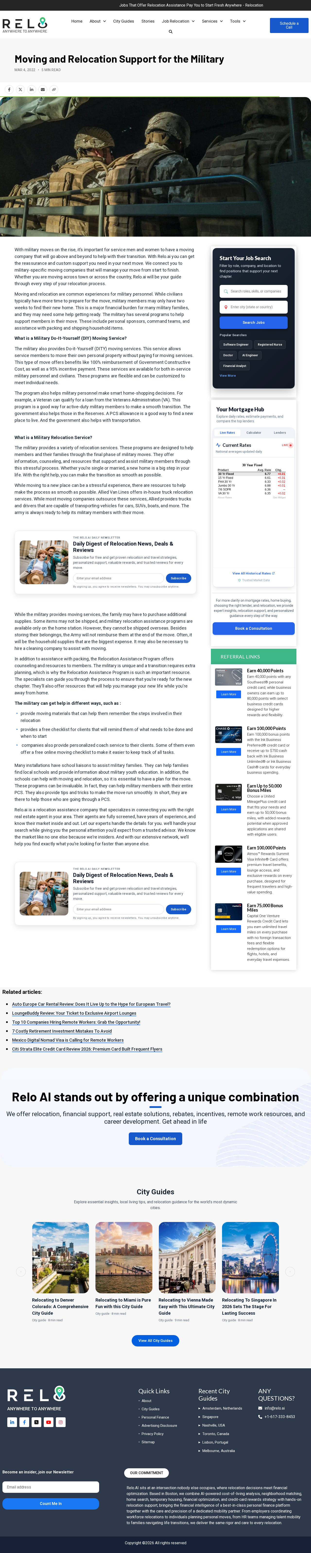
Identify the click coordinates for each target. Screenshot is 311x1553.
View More (228, 375)
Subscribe (178, 578)
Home (76, 21)
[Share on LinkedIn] (31, 89)
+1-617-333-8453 (280, 1416)
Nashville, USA (213, 1425)
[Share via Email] (42, 89)
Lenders (280, 432)
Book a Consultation (253, 628)
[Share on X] (20, 89)
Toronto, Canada (215, 1434)
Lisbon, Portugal (215, 1442)
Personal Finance (155, 1417)
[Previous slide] (21, 1272)
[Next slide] (290, 1272)
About (95, 21)
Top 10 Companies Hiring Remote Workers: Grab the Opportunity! (76, 1022)
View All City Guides (155, 1340)
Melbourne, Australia (218, 1451)
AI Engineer (250, 355)
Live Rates (227, 432)
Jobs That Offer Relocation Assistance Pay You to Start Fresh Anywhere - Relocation (133, 5)
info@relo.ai (275, 1408)
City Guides (123, 21)
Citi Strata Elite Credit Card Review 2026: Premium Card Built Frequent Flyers (87, 1049)
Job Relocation (175, 21)
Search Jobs (254, 322)
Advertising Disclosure (159, 1425)
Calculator (253, 432)
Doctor (228, 355)
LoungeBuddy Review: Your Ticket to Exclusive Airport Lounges (74, 1013)
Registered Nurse (270, 344)
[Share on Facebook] (9, 89)
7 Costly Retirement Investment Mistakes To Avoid (62, 1031)
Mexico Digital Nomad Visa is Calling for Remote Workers (68, 1040)
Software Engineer (236, 344)
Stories (148, 21)
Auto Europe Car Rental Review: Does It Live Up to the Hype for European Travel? (91, 1004)
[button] (98, 21)
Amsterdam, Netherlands (222, 1408)
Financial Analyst (234, 366)
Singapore (210, 1417)
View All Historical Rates (252, 573)
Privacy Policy (153, 1434)
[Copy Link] (54, 89)
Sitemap (148, 1442)
